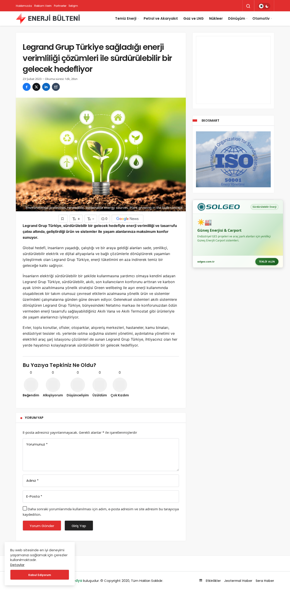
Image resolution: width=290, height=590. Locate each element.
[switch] (264, 6)
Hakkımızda (24, 6)
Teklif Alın (267, 261)
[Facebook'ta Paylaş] (27, 87)
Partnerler (60, 6)
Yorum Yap (34, 417)
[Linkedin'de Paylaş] (46, 87)
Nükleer (216, 18)
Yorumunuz (37, 444)
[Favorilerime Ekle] (63, 219)
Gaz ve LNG (193, 18)
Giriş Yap (79, 525)
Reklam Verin (43, 6)
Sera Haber (265, 580)
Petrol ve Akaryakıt (161, 18)
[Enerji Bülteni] (48, 18)
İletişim (73, 6)
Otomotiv (261, 18)
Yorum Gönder (42, 525)
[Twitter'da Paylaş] (36, 87)
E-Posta (34, 496)
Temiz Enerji (125, 18)
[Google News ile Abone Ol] (127, 219)
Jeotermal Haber (238, 580)
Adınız (32, 480)
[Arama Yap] (248, 6)
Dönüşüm (236, 18)
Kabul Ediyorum (39, 575)
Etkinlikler (213, 580)
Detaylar (17, 564)
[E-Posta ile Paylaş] (56, 87)
